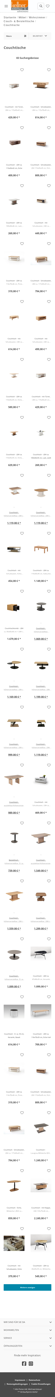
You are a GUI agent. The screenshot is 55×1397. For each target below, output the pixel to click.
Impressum (20, 1380)
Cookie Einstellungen (41, 1384)
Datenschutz (34, 1380)
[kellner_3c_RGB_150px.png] (20, 6)
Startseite (10, 17)
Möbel (23, 17)
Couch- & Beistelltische (19, 21)
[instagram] (31, 1363)
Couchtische (12, 25)
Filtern (9, 36)
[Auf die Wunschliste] (22, 69)
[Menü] (6, 6)
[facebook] (24, 1363)
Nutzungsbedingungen (17, 1384)
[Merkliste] (47, 6)
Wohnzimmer (37, 17)
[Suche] (41, 6)
